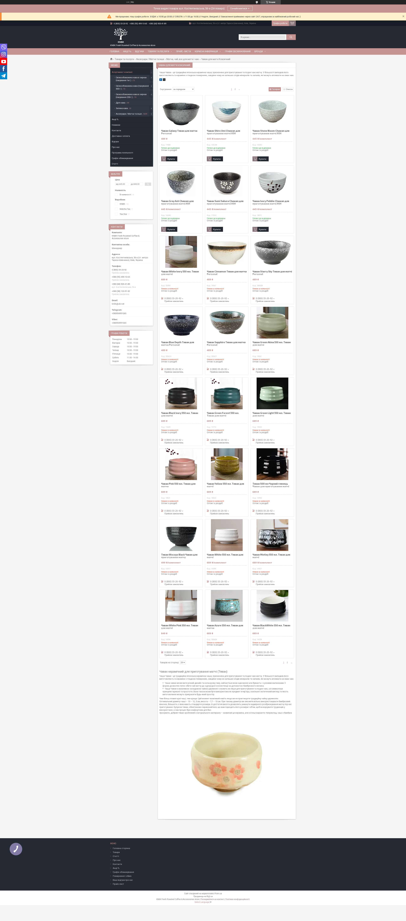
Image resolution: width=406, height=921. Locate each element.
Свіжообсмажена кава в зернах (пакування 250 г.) (131, 95)
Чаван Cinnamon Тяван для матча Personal (227, 273)
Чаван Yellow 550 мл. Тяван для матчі (225, 485)
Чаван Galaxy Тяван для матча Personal (179, 132)
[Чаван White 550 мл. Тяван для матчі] (226, 535)
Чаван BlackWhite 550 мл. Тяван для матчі (271, 626)
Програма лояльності (122, 152)
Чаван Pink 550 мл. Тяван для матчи (178, 485)
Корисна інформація (206, 51)
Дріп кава (120, 103)
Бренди (258, 51)
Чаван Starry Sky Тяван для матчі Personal (272, 273)
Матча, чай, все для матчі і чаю (182, 59)
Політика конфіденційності (237, 899)
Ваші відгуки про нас (123, 880)
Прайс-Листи (183, 51)
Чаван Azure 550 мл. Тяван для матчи (225, 626)
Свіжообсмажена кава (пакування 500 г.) (132, 87)
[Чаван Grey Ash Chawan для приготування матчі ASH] (181, 181)
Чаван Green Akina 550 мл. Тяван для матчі (271, 343)
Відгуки (139, 51)
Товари (116, 852)
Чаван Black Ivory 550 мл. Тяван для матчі (179, 414)
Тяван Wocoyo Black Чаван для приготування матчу (179, 556)
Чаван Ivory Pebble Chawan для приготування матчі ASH (270, 202)
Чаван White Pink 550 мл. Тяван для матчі (179, 626)
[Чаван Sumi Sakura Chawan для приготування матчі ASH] (226, 181)
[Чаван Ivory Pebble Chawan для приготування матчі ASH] (272, 181)
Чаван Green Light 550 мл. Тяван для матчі (271, 414)
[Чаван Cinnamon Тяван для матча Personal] (226, 252)
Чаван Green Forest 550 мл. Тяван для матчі (223, 414)
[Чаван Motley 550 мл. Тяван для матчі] (272, 535)
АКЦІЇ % (127, 51)
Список (289, 89)
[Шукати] (291, 37)
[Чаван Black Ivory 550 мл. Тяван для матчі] (181, 393)
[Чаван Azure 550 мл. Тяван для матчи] (226, 606)
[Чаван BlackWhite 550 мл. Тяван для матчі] (272, 606)
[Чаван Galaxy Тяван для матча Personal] (181, 111)
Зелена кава (122, 108)
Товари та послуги (158, 51)
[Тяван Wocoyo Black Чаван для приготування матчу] (181, 535)
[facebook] (160, 80)
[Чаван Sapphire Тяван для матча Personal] (226, 323)
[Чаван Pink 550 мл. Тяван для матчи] (181, 464)
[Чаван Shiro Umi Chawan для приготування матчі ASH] (226, 111)
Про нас (116, 147)
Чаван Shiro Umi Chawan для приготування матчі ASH (223, 132)
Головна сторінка (121, 848)
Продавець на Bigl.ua (203, 896)
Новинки (116, 125)
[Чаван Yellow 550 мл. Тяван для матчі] (226, 464)
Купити (171, 159)
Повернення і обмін (122, 876)
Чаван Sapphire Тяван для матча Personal (226, 343)
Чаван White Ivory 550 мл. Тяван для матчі (180, 273)
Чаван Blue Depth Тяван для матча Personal (177, 343)
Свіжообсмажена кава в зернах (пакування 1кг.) (131, 79)
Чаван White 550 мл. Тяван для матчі (225, 556)
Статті (115, 164)
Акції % (115, 119)
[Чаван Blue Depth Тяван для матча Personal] (181, 323)
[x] (164, 80)
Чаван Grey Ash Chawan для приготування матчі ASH (177, 202)
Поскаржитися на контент (212, 899)
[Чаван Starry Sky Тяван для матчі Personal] (272, 252)
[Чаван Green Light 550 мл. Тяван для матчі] (272, 393)
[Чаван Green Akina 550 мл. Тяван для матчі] (272, 323)
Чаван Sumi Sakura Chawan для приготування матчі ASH (225, 202)
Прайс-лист (118, 884)
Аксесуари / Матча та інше (150, 59)
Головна (114, 51)
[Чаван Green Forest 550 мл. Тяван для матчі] (226, 393)
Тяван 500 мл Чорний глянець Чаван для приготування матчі (270, 485)
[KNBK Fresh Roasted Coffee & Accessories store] (120, 35)
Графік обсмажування (238, 51)
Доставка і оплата (121, 136)
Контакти (116, 130)
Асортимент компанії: (122, 72)
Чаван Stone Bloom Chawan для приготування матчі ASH (270, 132)
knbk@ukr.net (118, 304)
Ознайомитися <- (240, 8)
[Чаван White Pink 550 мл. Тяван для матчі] (181, 606)
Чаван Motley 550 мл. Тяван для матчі (271, 556)
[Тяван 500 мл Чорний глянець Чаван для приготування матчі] (272, 464)
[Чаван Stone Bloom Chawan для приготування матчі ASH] (272, 111)
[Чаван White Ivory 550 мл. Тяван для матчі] (181, 252)
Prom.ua (218, 893)
